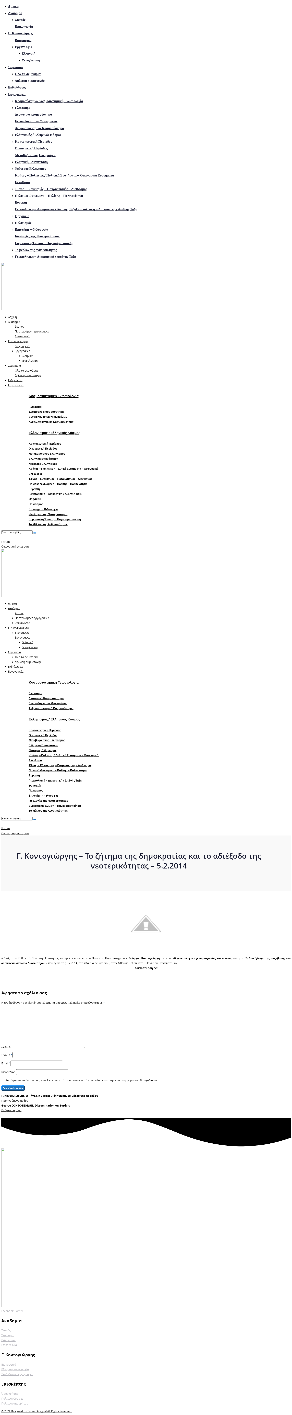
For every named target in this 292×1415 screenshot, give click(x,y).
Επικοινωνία (24, 26)
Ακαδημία (15, 13)
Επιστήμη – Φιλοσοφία (31, 229)
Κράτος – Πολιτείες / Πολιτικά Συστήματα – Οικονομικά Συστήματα (64, 175)
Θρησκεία (22, 216)
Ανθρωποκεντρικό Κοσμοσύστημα (39, 128)
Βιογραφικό (23, 40)
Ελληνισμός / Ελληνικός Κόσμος (38, 135)
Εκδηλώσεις (17, 87)
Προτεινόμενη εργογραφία (32, 331)
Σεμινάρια (15, 67)
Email (4, 1063)
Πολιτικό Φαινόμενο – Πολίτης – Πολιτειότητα (49, 196)
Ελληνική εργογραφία (15, 1369)
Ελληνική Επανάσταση (31, 162)
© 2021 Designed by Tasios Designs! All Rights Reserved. (36, 1411)
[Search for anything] (34, 532)
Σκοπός (20, 20)
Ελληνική (28, 53)
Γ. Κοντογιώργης (20, 33)
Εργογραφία (23, 47)
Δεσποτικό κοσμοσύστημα (33, 114)
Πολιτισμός (23, 223)
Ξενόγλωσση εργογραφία (17, 1374)
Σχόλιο (5, 1047)
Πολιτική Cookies (12, 1398)
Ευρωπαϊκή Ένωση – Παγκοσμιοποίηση (43, 243)
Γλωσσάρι (22, 108)
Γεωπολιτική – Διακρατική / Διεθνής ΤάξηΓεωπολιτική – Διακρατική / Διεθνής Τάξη (76, 209)
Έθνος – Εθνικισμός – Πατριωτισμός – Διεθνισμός (51, 189)
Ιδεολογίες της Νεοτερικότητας (37, 236)
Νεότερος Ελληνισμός (30, 168)
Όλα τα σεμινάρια (28, 74)
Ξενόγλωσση (31, 60)
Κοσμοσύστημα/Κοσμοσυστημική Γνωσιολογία (49, 101)
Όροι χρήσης (9, 1394)
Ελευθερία (22, 182)
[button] (35, 406)
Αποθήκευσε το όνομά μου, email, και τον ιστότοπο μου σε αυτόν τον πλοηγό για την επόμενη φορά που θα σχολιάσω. (81, 1080)
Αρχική (13, 6)
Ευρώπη (21, 202)
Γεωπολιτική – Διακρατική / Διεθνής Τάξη (45, 256)
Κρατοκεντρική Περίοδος (33, 141)
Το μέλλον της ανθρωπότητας (36, 250)
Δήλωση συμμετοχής (29, 81)
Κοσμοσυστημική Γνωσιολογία (54, 396)
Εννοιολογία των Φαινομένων (36, 121)
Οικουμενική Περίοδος (31, 148)
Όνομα (5, 1055)
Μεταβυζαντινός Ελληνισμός (35, 155)
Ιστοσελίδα (8, 1072)
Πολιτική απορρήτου (14, 1403)
